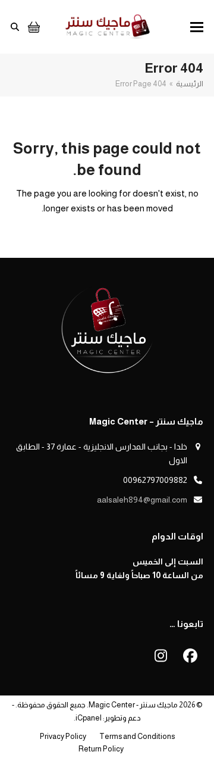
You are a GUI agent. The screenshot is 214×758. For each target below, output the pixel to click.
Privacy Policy (63, 736)
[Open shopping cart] (32, 27)
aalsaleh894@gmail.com (142, 499)
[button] (196, 27)
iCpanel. (88, 717)
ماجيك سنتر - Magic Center (133, 704)
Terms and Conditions (137, 736)
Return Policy (101, 748)
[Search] (15, 27)
